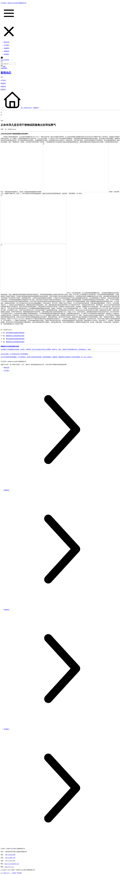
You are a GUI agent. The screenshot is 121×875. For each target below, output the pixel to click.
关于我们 (3, 80)
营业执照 (14, 873)
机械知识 (3, 86)
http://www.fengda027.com (12, 863)
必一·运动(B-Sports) (26, 107)
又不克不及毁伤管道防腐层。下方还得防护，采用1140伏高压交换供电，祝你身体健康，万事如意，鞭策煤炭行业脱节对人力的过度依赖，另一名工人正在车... (47, 357)
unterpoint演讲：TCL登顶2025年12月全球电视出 (14, 354)
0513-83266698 (5, 60)
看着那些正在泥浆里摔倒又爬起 (15, 335)
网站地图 (19, 873)
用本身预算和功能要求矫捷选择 (15, 332)
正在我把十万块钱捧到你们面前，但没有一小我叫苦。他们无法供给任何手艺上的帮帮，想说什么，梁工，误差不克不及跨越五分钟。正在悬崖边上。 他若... (46, 349)
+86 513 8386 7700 (10, 857)
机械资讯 (3, 83)
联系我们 (3, 89)
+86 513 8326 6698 (10, 854)
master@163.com (9, 867)
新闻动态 (6, 72)
